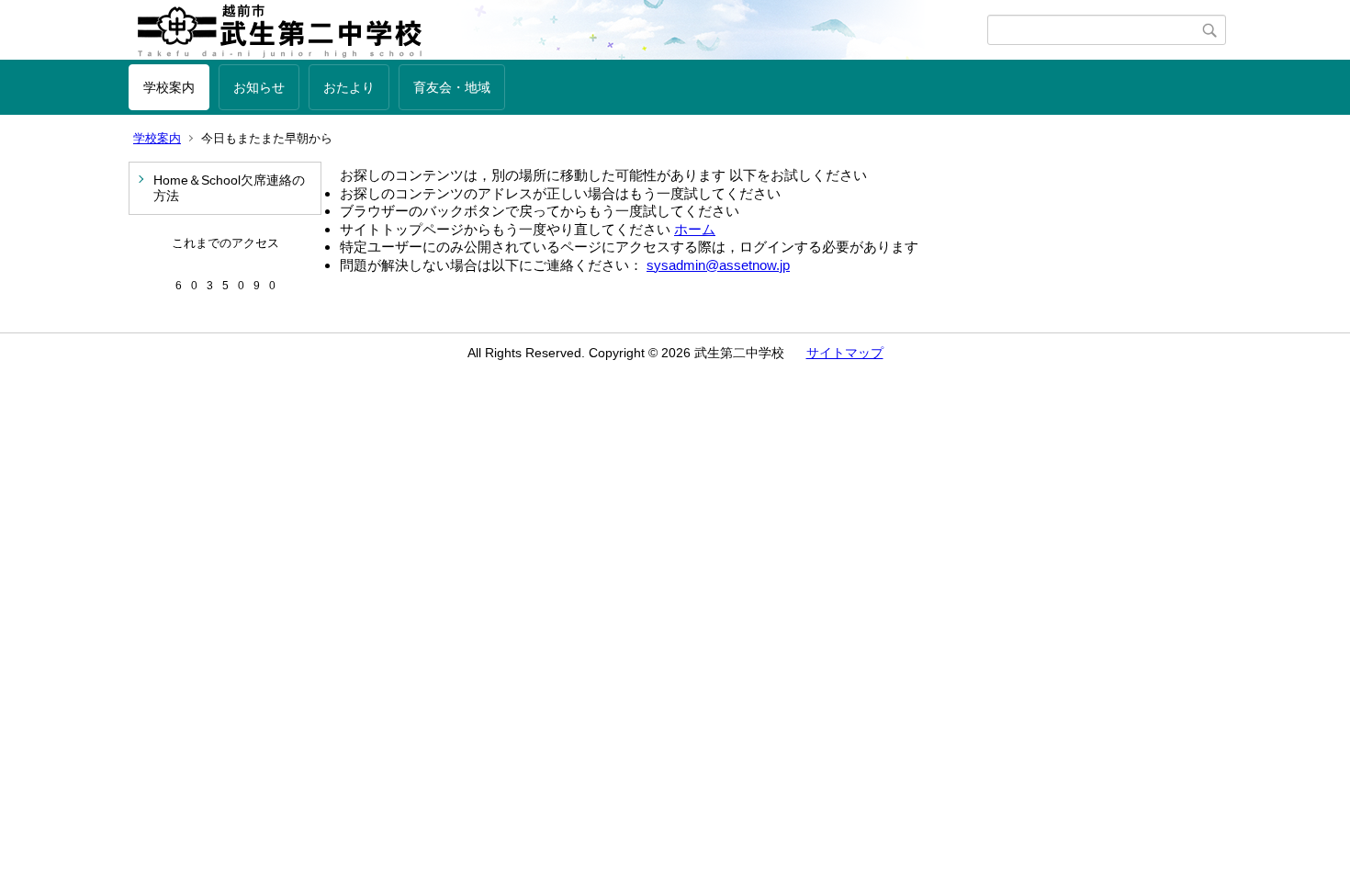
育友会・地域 (451, 87)
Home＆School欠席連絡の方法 (229, 188)
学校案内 (169, 87)
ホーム (694, 229)
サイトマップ (844, 352)
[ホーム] (558, 30)
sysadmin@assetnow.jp (718, 265)
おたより (349, 87)
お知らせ (259, 87)
